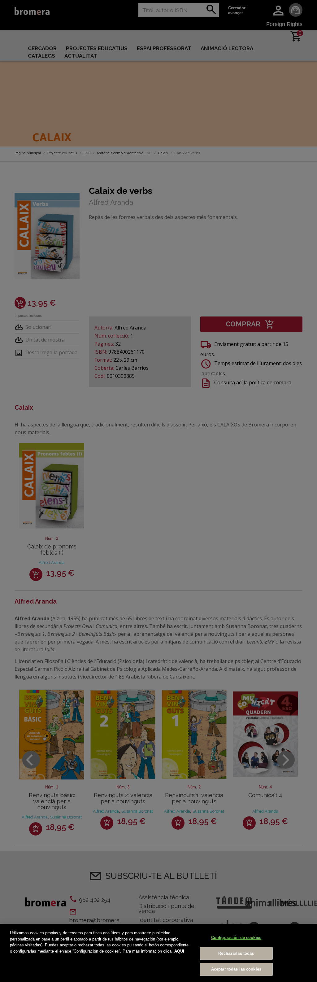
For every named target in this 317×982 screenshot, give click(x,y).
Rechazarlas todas (236, 953)
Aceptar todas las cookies (236, 969)
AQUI (179, 951)
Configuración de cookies (236, 937)
